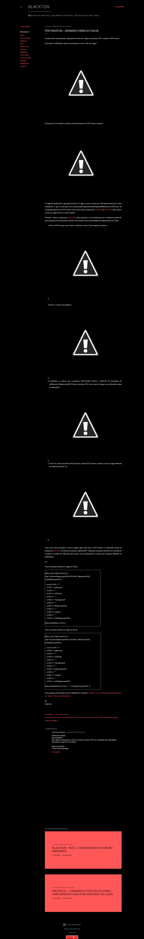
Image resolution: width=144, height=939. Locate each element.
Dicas (22, 35)
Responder (56, 752)
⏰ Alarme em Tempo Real (62, 15)
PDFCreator (24, 46)
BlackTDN (39, 6)
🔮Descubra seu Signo (84, 15)
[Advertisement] (83, 806)
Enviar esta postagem (61, 714)
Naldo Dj (23, 41)
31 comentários (67, 898)
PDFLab (23, 49)
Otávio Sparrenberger (58, 732)
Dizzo (78, 929)
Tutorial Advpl (25, 58)
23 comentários (67, 855)
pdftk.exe (23, 52)
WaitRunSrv (24, 63)
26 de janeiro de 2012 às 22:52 (75, 732)
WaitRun (23, 61)
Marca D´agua (25, 38)
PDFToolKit (24, 55)
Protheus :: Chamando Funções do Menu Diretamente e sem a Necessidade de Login (82, 892)
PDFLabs (108, 209)
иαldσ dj (23, 66)
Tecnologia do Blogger (74, 924)
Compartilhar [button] (25, 26)
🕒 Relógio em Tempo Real (39, 15)
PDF (21, 44)
